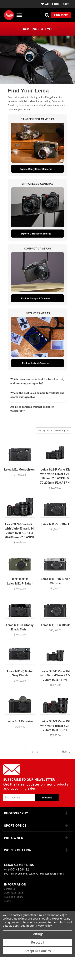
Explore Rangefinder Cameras (35, 169)
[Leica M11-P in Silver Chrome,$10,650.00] (55, 563)
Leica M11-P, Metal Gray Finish (20, 673)
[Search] (47, 15)
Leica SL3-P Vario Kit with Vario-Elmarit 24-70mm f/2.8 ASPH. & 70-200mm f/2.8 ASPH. (55, 476)
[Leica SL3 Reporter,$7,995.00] (20, 706)
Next (65, 751)
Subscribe (47, 797)
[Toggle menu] (19, 15)
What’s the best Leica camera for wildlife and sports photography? (37, 395)
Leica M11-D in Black (55, 524)
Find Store (61, 15)
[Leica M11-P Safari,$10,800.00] (20, 563)
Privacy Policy (43, 925)
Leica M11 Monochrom (19, 469)
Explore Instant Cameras (35, 363)
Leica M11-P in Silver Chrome (55, 581)
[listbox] (59, 430)
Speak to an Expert (13, 892)
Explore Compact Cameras (35, 298)
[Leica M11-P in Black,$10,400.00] (55, 609)
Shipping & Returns (13, 896)
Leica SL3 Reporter (20, 721)
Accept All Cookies (37, 951)
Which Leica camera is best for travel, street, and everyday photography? (37, 381)
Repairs (8, 900)
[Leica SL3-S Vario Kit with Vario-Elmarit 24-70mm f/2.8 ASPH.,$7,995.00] (55, 706)
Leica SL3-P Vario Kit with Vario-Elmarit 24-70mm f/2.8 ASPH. (55, 675)
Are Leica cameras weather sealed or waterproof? (32, 408)
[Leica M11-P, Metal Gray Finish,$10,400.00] (20, 655)
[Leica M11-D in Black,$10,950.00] (55, 508)
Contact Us (9, 888)
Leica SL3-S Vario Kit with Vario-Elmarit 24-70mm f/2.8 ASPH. (55, 726)
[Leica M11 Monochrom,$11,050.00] (20, 454)
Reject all (37, 942)
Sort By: (42, 430)
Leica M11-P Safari (20, 583)
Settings (37, 934)
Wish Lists (52, 4)
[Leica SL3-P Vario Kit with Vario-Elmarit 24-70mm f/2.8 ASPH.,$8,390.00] (55, 655)
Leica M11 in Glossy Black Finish (20, 627)
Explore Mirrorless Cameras (36, 233)
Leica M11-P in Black (55, 625)
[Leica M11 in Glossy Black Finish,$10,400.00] (20, 609)
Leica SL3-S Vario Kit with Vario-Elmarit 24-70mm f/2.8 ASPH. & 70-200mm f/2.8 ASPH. (20, 531)
